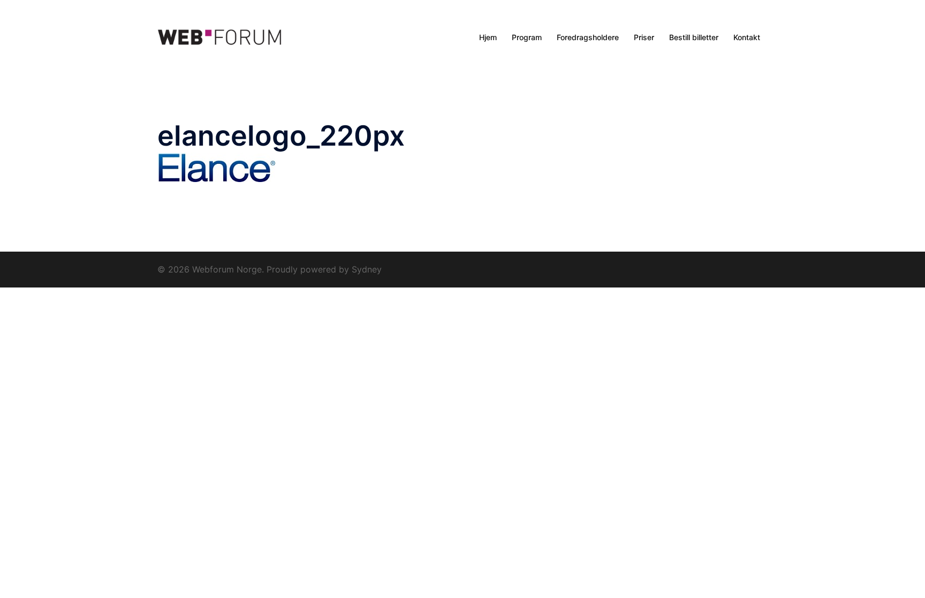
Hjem (488, 37)
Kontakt (746, 37)
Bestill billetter (693, 37)
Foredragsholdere (588, 37)
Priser (644, 37)
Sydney (367, 269)
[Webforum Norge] (219, 37)
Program (527, 37)
